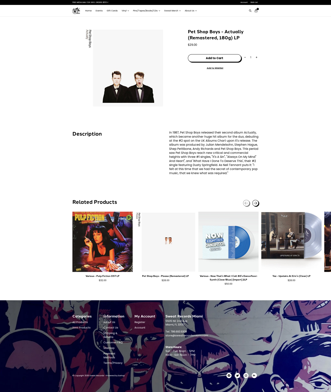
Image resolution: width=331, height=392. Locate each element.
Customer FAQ (113, 342)
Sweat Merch (171, 10)
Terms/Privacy (112, 363)
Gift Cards (112, 10)
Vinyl (124, 10)
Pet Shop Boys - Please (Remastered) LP (165, 276)
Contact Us (110, 327)
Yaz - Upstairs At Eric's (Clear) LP (291, 276)
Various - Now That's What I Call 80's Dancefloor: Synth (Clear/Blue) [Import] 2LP (228, 277)
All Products (80, 322)
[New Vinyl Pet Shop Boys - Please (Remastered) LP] (165, 242)
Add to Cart (214, 58)
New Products (81, 327)
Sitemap (109, 348)
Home (88, 10)
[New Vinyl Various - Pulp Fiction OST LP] (102, 242)
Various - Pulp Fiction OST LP (102, 276)
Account (139, 327)
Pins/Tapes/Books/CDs (145, 10)
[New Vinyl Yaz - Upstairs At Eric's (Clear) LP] (291, 242)
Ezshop (121, 375)
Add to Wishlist (215, 68)
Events (99, 10)
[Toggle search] (250, 10)
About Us (189, 10)
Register (139, 322)
